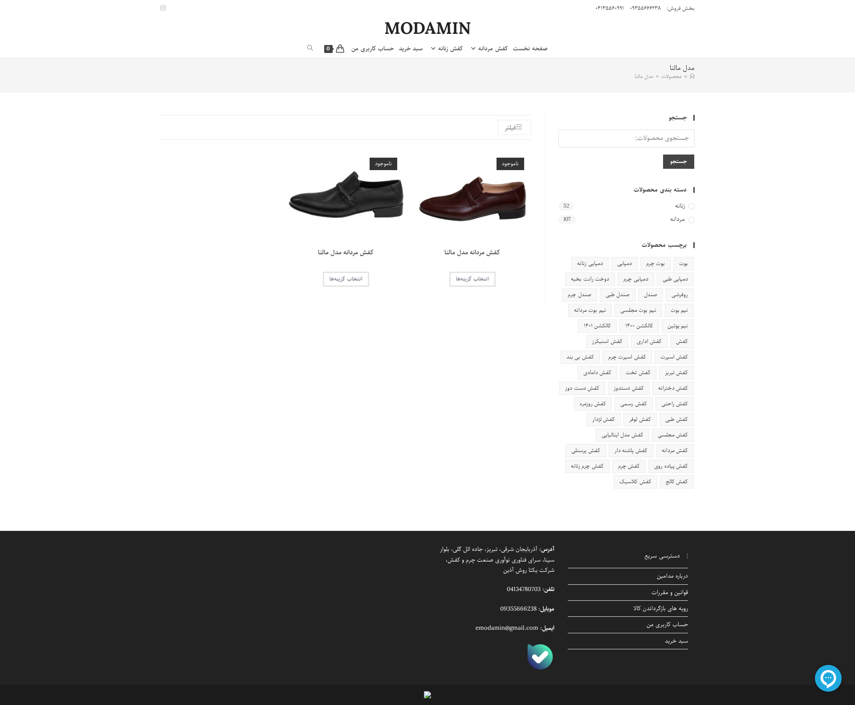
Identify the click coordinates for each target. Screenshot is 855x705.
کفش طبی (676, 419)
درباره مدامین (672, 576)
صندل (650, 294)
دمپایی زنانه (590, 263)
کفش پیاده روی (671, 466)
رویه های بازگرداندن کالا (660, 608)
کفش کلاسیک (635, 481)
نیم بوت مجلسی (638, 310)
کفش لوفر (640, 419)
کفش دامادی (597, 372)
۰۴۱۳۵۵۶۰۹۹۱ (609, 8)
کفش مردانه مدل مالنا (472, 252)
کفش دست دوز (582, 388)
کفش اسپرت (674, 357)
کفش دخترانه (673, 388)
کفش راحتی (674, 403)
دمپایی (624, 263)
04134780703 (524, 589)
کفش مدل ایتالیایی (622, 435)
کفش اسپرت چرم (627, 357)
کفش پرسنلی (585, 450)
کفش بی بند (580, 357)
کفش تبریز (676, 372)
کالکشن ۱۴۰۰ (639, 325)
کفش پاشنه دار (631, 450)
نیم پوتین (678, 325)
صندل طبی (618, 294)
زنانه (680, 206)
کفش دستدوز (628, 388)
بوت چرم (655, 263)
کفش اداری (649, 341)
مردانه (677, 219)
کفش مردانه (675, 450)
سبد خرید (676, 641)
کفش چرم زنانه (587, 466)
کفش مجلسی (673, 435)
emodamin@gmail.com (507, 628)
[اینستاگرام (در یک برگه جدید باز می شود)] (164, 8)
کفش (682, 341)
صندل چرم (579, 294)
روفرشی (680, 294)
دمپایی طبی (675, 279)
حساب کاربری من (667, 624)
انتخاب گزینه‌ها (472, 279)
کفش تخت (638, 372)
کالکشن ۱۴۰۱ (597, 325)
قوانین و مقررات (669, 592)
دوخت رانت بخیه (590, 279)
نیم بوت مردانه (590, 310)
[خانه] (692, 76)
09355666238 (518, 609)
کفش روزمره (593, 403)
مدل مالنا (644, 76)
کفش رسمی (633, 403)
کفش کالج (677, 481)
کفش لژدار (603, 419)
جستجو (678, 161)
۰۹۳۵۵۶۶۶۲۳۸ (645, 8)
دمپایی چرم (635, 279)
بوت (683, 263)
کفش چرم (629, 466)
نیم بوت (679, 310)
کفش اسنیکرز (607, 341)
